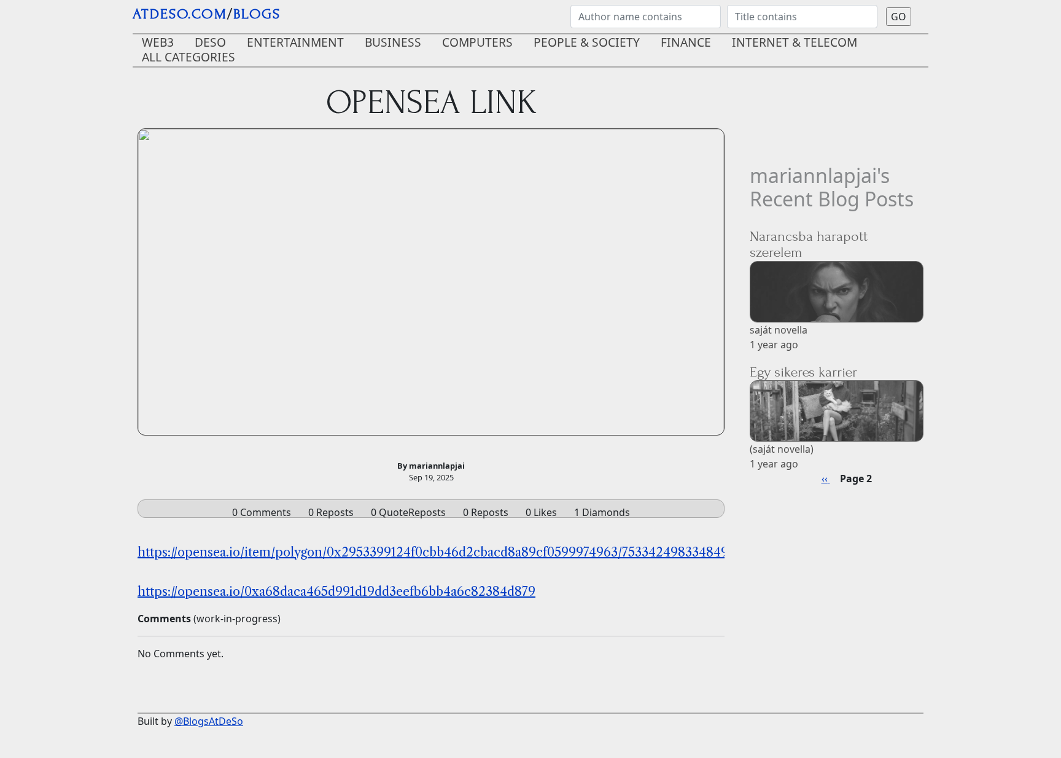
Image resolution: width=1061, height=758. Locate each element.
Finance (686, 42)
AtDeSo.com (180, 14)
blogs (257, 14)
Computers (477, 42)
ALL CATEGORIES (188, 57)
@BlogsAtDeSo (208, 721)
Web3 (158, 42)
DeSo (210, 42)
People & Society (587, 42)
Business (393, 42)
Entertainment (295, 42)
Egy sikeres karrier (803, 372)
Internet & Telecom (794, 42)
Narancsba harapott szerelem (809, 244)
